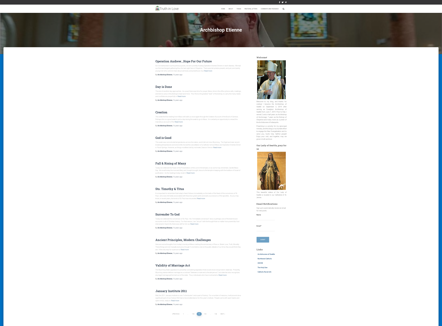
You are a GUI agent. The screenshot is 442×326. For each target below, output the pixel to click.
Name (258, 215)
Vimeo (286, 2)
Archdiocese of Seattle (266, 254)
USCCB (260, 263)
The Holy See (262, 267)
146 (216, 314)
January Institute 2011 (171, 291)
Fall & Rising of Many (170, 163)
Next (222, 314)
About (230, 9)
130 (193, 314)
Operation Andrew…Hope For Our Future (183, 61)
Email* (259, 226)
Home (223, 9)
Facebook (279, 2)
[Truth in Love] (167, 9)
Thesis (239, 9)
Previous (176, 314)
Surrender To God (167, 214)
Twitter (283, 2)
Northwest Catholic (265, 259)
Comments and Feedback (270, 9)
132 (205, 314)
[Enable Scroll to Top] (437, 321)
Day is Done (163, 87)
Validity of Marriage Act (172, 265)
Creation (161, 112)
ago (177, 75)
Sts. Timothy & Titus (169, 189)
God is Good (163, 138)
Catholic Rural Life (264, 272)
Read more (208, 71)
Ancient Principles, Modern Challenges (183, 240)
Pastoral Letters (250, 9)
